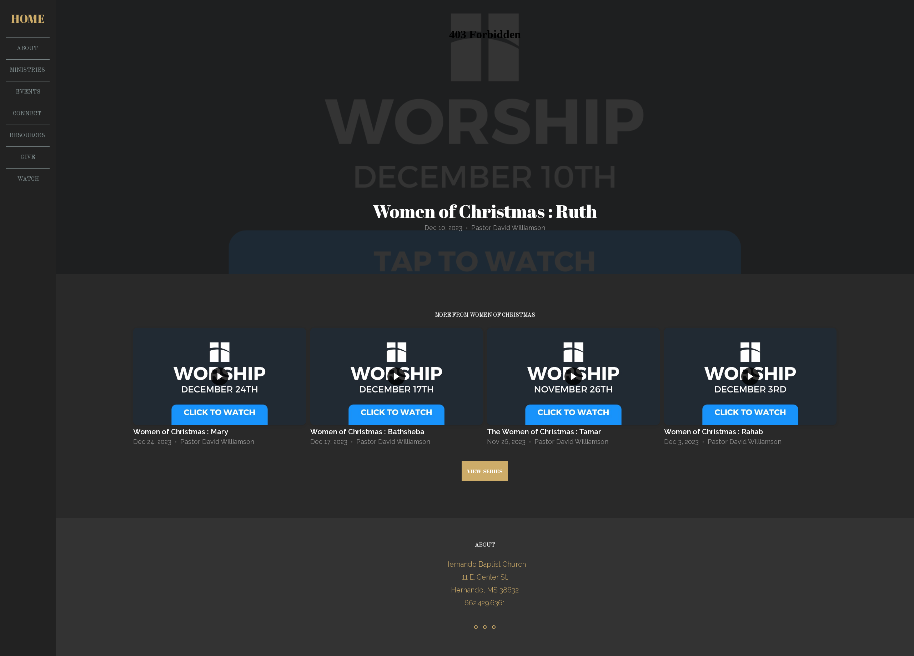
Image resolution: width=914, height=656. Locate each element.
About (28, 48)
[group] (219, 389)
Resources (27, 136)
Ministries (28, 70)
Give (28, 157)
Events (28, 92)
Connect (28, 114)
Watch (28, 179)
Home (28, 18)
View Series (485, 471)
